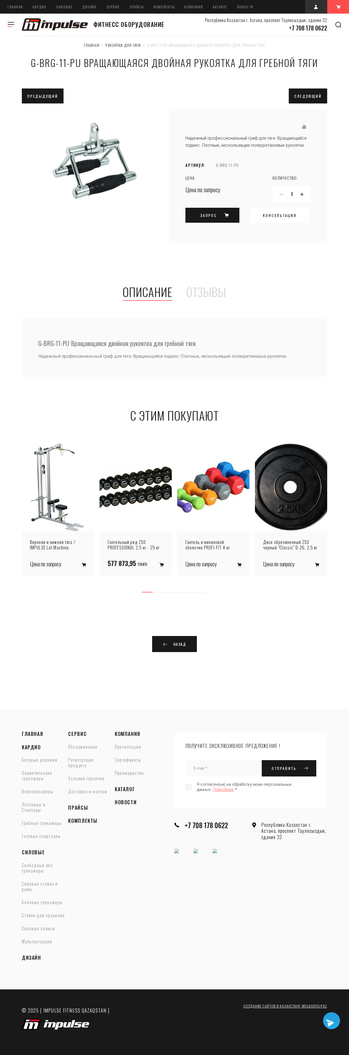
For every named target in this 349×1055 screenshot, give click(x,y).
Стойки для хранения (43, 916)
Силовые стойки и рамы (40, 886)
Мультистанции (37, 942)
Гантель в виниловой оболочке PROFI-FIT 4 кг (207, 544)
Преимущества (129, 773)
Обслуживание (82, 747)
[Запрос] (84, 565)
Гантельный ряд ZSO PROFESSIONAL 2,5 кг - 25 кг (134, 544)
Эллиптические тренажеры (37, 776)
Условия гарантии (86, 779)
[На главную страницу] (55, 24)
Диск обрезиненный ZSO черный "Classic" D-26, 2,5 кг (290, 544)
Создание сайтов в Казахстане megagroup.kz (285, 1006)
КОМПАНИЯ (193, 7)
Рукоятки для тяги (123, 45)
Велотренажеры (38, 792)
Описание (148, 292)
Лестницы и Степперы (34, 807)
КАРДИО (39, 7)
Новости (245, 7)
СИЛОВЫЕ (64, 7)
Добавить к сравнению (304, 126)
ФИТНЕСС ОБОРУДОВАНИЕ (129, 24)
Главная (15, 7)
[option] (58, 509)
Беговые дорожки (39, 760)
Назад (179, 644)
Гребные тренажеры (42, 823)
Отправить (284, 768)
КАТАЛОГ (220, 7)
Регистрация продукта (81, 763)
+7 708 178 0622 (308, 27)
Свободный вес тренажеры (37, 868)
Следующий (308, 96)
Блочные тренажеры (42, 903)
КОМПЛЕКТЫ (164, 7)
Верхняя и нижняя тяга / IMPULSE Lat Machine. (53, 544)
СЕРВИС (113, 7)
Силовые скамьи (38, 929)
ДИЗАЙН (89, 7)
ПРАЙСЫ (137, 7)
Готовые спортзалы (41, 836)
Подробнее (223, 789)
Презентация (128, 747)
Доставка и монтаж (87, 792)
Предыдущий (42, 96)
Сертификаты (128, 760)
